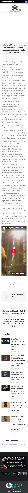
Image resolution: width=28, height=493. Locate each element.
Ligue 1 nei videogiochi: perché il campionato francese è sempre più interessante (18, 344)
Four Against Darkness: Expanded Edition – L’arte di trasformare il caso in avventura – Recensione (18, 361)
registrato (9, 444)
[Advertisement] (14, 27)
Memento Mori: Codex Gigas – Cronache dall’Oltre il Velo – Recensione (18, 406)
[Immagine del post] (5, 341)
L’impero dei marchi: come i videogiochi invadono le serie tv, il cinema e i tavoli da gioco (18, 391)
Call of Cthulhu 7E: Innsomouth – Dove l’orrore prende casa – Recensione (18, 376)
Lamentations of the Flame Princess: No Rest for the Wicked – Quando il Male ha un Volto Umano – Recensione (18, 423)
